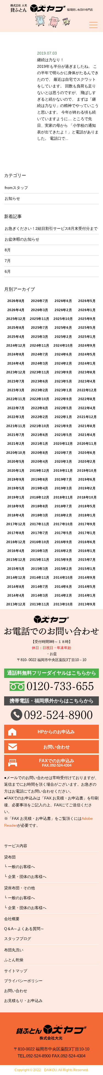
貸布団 (10, 857)
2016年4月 (16, 551)
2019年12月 (39, 471)
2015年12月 (16, 560)
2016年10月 (39, 542)
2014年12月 (16, 578)
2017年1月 (87, 533)
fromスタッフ (16, 187)
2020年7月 (63, 453)
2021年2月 (16, 444)
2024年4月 (16, 363)
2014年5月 (87, 587)
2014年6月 (63, 587)
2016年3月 (39, 551)
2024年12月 (16, 345)
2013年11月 (39, 604)
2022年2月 (39, 417)
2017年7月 (39, 533)
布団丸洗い (13, 950)
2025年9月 (87, 319)
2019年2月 (87, 488)
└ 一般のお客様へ (19, 866)
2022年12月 (87, 390)
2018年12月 (39, 497)
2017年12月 (16, 524)
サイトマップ (15, 971)
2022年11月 (16, 399)
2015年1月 (87, 569)
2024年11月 (39, 345)
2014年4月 (16, 595)
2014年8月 (16, 587)
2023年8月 (87, 372)
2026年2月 (63, 310)
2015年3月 (39, 569)
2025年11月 (39, 319)
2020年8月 (39, 453)
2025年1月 (87, 337)
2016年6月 (87, 542)
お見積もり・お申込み (23, 1000)
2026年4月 (16, 310)
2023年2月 (39, 390)
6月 (8, 271)
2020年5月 (16, 462)
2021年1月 (39, 444)
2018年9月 (16, 506)
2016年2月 (63, 551)
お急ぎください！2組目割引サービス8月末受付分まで (51, 228)
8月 (8, 250)
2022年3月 (16, 417)
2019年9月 (16, 479)
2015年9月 (63, 560)
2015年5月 (16, 569)
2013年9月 (87, 604)
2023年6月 (39, 381)
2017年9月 (87, 524)
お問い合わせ (15, 990)
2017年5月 (63, 533)
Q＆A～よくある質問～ (24, 928)
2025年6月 (63, 328)
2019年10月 (87, 471)
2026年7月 (39, 301)
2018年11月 (63, 497)
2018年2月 (63, 515)
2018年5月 (87, 506)
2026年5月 (87, 301)
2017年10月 (63, 524)
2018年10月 (87, 497)
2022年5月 (63, 408)
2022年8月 (87, 399)
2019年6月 (87, 479)
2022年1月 (63, 417)
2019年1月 (16, 497)
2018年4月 (16, 515)
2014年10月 (63, 578)
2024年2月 (63, 363)
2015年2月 (63, 569)
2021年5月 (63, 435)
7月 (8, 260)
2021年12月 (87, 417)
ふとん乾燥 (13, 960)
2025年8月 (16, 328)
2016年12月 (16, 542)
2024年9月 (87, 345)
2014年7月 (39, 587)
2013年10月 (63, 604)
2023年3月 (16, 390)
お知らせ (12, 198)
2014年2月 (63, 595)
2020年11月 (87, 444)
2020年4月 (39, 462)
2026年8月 (16, 301)
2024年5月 (87, 354)
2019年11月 (63, 471)
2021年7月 (16, 435)
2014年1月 (87, 595)
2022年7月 (16, 408)
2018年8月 (39, 506)
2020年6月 (87, 453)
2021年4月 (87, 435)
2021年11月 (16, 426)
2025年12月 (16, 319)
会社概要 (12, 919)
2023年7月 (16, 381)
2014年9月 (87, 578)
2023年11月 (39, 372)
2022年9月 (63, 399)
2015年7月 (87, 560)
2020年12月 (63, 444)
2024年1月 (87, 363)
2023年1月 (63, 390)
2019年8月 (39, 479)
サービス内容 (15, 846)
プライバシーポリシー (23, 981)
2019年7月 (63, 479)
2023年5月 (63, 381)
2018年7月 (63, 506)
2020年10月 (16, 453)
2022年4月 (87, 408)
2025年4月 (16, 337)
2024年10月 (63, 345)
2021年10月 (39, 426)
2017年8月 (16, 533)
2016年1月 (87, 551)
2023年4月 (87, 381)
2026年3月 (39, 310)
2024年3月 (39, 363)
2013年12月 (16, 604)
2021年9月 (63, 426)
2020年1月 (16, 471)
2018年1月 (87, 515)
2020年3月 (63, 462)
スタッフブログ (17, 938)
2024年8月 (16, 354)
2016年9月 (63, 542)
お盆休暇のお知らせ (22, 239)
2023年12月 (16, 372)
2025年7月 (39, 328)
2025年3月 (39, 337)
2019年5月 (16, 488)
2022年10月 (39, 399)
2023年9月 (63, 372)
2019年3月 (63, 488)
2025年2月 (63, 337)
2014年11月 (39, 578)
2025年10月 (63, 319)
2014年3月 (39, 595)
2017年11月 (39, 524)
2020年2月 (87, 462)
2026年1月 (87, 310)
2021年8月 (87, 426)
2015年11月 (39, 560)
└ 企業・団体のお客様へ (25, 876)
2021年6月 (39, 435)
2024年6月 (63, 354)
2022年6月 (39, 408)
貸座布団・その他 (19, 888)
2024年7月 (39, 354)
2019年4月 (39, 488)
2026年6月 (63, 301)
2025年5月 (87, 328)
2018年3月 (39, 515)
